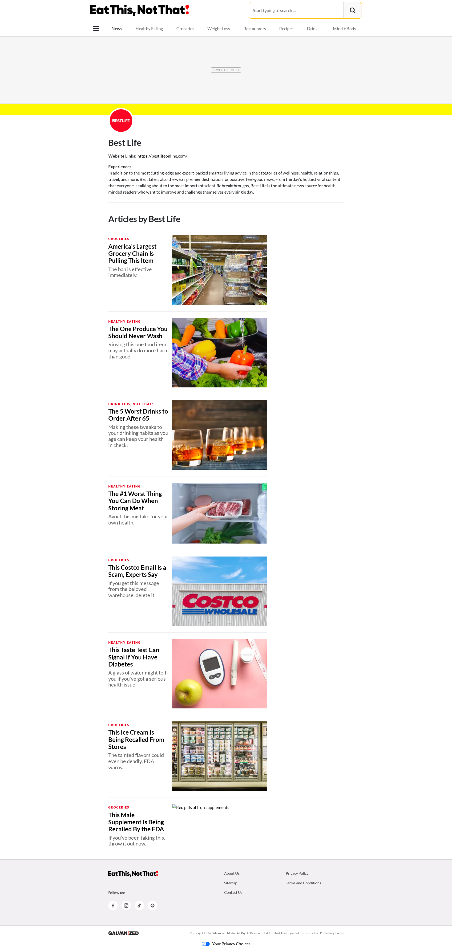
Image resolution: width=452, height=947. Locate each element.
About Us (232, 873)
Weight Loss (218, 28)
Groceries (185, 28)
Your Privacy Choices (231, 943)
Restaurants (254, 28)
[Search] (352, 10)
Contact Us (233, 892)
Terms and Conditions (303, 883)
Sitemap (230, 883)
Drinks (313, 28)
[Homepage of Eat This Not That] (133, 873)
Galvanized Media (224, 933)
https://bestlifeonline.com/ (162, 156)
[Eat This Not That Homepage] (139, 10)
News (117, 28)
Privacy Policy (297, 873)
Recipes (286, 28)
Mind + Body (344, 28)
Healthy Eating (149, 28)
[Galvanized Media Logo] (123, 933)
